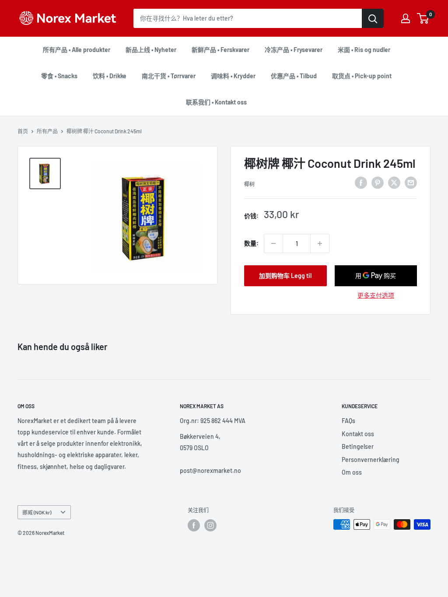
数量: (251, 243)
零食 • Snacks (59, 76)
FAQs (348, 420)
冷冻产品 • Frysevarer (293, 49)
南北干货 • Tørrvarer (169, 76)
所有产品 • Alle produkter (76, 49)
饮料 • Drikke (109, 76)
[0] (423, 18)
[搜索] (373, 18)
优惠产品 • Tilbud (294, 76)
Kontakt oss (358, 433)
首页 (23, 131)
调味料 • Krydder (233, 76)
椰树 (249, 184)
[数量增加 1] (320, 243)
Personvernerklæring (370, 459)
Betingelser (358, 446)
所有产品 (47, 131)
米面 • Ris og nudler (364, 49)
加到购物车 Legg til (285, 275)
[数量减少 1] (273, 243)
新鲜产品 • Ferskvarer (220, 49)
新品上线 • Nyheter (151, 49)
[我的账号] (405, 18)
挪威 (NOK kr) (36, 512)
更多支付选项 (375, 295)
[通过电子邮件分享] (411, 183)
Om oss (352, 472)
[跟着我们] (194, 525)
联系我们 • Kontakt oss (216, 102)
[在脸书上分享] (361, 183)
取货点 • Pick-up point (362, 76)
